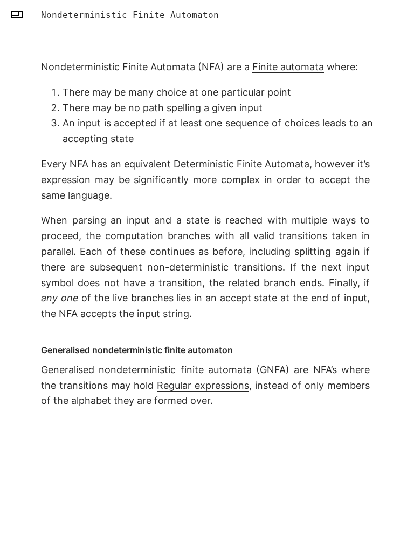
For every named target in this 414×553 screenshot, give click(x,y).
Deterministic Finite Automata (241, 164)
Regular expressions (203, 385)
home (17, 14)
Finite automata (288, 66)
